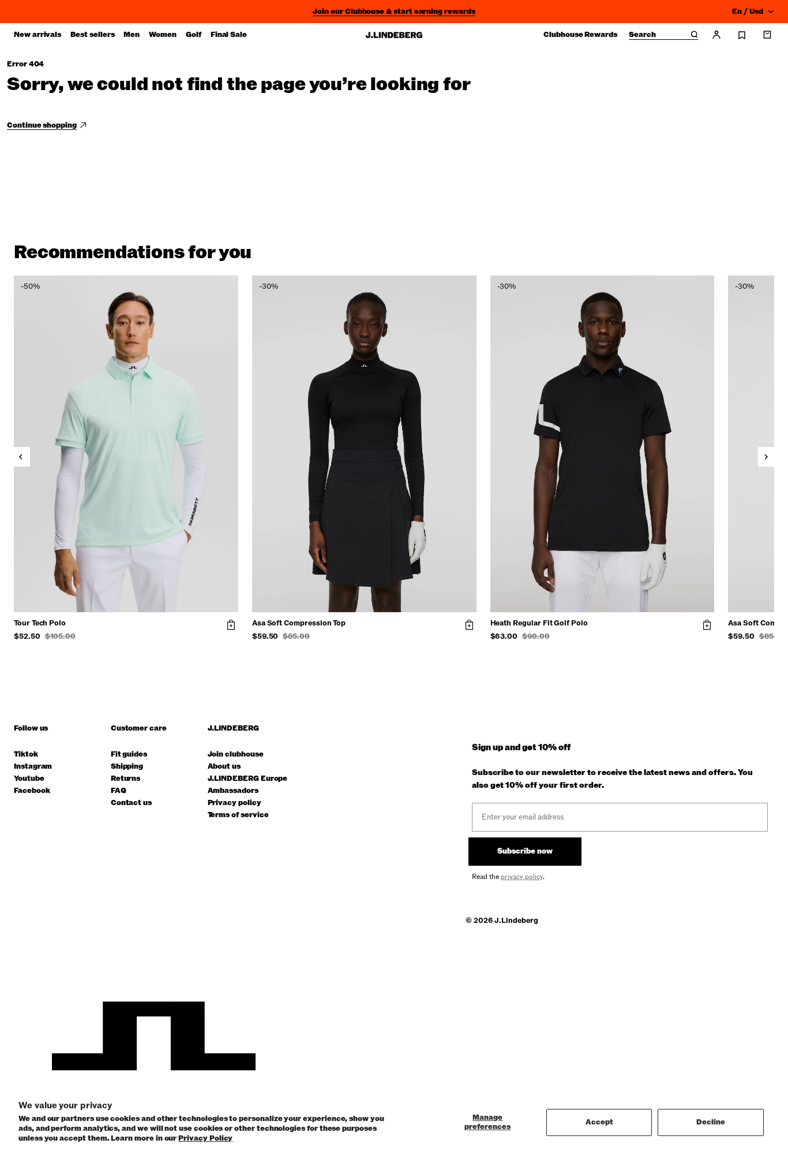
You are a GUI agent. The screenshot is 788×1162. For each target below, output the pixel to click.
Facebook (32, 791)
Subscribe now (525, 851)
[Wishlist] (742, 35)
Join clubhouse (236, 754)
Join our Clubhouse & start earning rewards (394, 11)
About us (224, 766)
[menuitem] (37, 34)
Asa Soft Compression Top (299, 623)
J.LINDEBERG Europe (248, 779)
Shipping (127, 766)
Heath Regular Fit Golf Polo (539, 623)
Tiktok (26, 754)
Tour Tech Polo (40, 623)
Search (642, 35)
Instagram (33, 766)
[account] (716, 34)
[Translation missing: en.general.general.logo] (394, 35)
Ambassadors (233, 791)
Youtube (29, 779)
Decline (710, 1122)
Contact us (131, 803)
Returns (126, 779)
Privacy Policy (205, 1138)
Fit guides (129, 754)
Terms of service (238, 815)
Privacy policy (234, 803)
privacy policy (522, 876)
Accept (599, 1122)
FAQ (118, 791)
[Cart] (767, 34)
